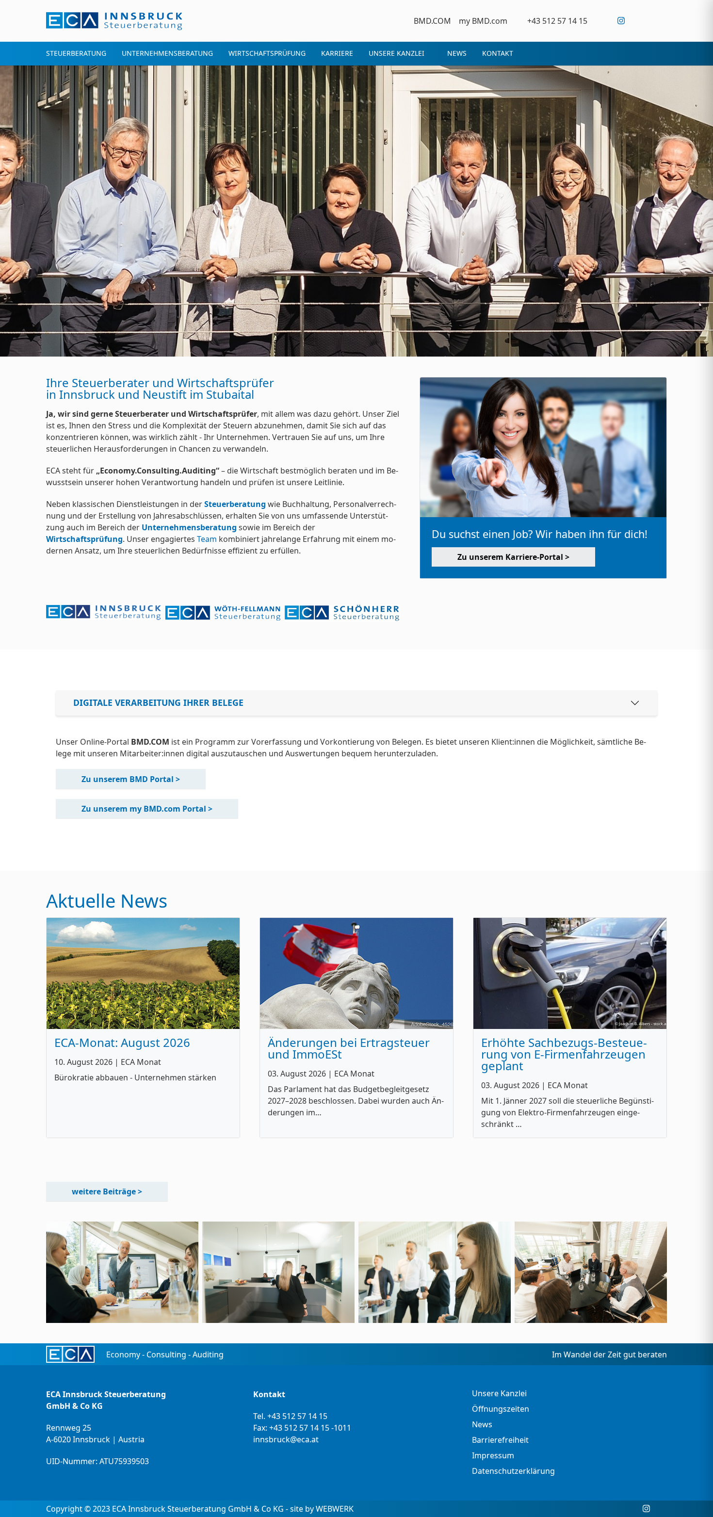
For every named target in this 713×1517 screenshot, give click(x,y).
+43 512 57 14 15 (297, 1416)
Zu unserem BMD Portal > (130, 779)
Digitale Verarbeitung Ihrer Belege (158, 702)
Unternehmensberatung (190, 527)
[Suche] (661, 20)
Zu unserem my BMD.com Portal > (146, 808)
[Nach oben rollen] (691, 1495)
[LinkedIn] (641, 20)
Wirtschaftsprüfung (84, 539)
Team (207, 539)
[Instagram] (621, 20)
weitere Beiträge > (107, 1191)
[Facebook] (601, 20)
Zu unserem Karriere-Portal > (513, 557)
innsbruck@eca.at (286, 1439)
